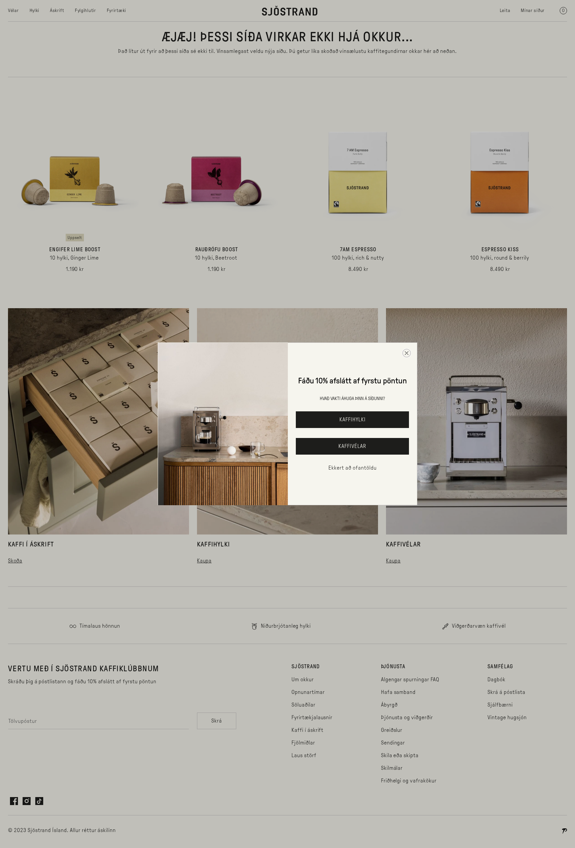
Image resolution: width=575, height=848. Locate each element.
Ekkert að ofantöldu (352, 468)
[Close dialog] (407, 353)
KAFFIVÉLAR (352, 446)
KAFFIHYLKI (352, 419)
